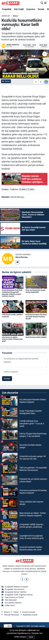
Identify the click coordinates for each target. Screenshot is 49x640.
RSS (9, 626)
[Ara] (42, 3)
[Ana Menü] (45, 3)
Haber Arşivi (10, 605)
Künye (16, 612)
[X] (27, 579)
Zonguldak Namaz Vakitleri (15, 592)
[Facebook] (22, 579)
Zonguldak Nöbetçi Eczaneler (16, 587)
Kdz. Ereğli (19, 9)
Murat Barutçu (21, 257)
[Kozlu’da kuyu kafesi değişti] (36, 329)
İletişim (7, 612)
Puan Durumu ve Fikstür (14, 597)
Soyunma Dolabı (28, 612)
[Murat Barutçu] (7, 258)
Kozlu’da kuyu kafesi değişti (36, 337)
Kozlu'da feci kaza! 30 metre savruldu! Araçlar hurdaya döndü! (36, 317)
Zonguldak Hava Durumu (14, 589)
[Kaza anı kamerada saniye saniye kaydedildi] (36, 282)
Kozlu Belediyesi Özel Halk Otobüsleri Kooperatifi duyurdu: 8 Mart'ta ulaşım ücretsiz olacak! (12, 293)
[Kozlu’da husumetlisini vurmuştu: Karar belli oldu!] (24, 64)
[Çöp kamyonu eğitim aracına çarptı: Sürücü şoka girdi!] (13, 329)
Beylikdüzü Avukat (30, 615)
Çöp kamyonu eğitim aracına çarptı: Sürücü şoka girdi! (12, 339)
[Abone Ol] (46, 81)
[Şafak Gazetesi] (10, 3)
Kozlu (15, 16)
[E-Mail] (17, 262)
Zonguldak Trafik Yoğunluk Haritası (19, 595)
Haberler (6, 16)
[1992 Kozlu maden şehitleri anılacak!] (13, 306)
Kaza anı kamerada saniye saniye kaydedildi (35, 291)
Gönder (7, 378)
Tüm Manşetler (11, 600)
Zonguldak (6, 9)
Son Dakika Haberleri (13, 603)
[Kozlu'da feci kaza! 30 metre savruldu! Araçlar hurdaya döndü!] (36, 306)
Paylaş (7, 81)
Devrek (41, 9)
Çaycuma (30, 9)
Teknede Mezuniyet (11, 615)
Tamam (31, 637)
